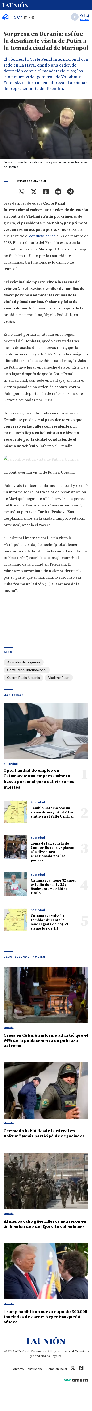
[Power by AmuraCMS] (76, 1380)
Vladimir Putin (58, 678)
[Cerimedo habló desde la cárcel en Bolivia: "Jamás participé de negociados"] (46, 1090)
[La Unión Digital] (15, 4)
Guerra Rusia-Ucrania (23, 678)
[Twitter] (33, 192)
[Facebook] (46, 192)
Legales (56, 1356)
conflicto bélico (42, 236)
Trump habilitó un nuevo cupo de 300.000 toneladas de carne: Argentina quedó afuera (45, 1317)
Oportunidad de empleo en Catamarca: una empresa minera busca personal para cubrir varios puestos (39, 779)
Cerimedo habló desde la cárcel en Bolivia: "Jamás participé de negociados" (45, 1133)
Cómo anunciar (56, 1369)
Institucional (35, 1369)
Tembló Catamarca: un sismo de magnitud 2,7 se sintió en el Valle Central (52, 812)
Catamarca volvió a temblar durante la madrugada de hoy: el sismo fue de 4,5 (49, 922)
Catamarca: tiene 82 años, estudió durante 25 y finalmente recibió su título (53, 886)
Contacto (17, 1369)
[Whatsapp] (22, 192)
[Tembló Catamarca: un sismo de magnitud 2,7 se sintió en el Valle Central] (15, 811)
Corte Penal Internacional (26, 670)
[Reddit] (58, 192)
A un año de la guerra (23, 662)
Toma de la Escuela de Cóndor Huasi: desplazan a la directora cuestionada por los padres (52, 852)
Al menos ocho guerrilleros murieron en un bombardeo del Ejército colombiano (45, 1224)
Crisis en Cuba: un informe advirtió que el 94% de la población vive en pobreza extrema (46, 1040)
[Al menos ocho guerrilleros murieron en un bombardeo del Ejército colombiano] (46, 1181)
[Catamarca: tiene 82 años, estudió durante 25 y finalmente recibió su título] (15, 884)
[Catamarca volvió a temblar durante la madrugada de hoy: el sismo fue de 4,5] (15, 919)
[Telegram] (70, 192)
